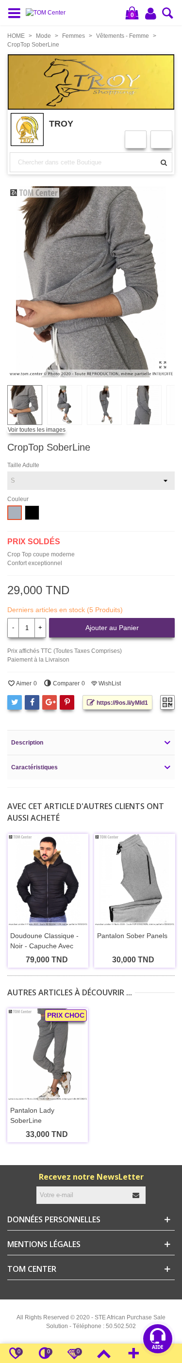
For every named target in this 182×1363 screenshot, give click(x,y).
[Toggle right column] (133, 1353)
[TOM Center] (48, 12)
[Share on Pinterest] (67, 702)
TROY (61, 123)
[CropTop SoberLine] (162, 365)
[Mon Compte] (151, 13)
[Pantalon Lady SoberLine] (47, 1054)
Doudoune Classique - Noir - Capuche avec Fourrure (44, 946)
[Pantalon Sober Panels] (134, 880)
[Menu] (16, 12)
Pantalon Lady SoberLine (32, 1115)
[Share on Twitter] (14, 702)
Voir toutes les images (37, 429)
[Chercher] (168, 16)
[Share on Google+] (49, 702)
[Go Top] (103, 1353)
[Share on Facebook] (32, 702)
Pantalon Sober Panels (132, 936)
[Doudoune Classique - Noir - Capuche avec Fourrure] (47, 880)
